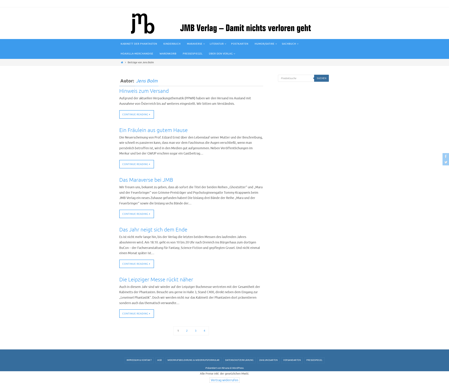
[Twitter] (445, 162)
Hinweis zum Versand (144, 91)
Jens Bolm (147, 81)
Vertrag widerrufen (224, 380)
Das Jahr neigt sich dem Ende (153, 229)
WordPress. (238, 367)
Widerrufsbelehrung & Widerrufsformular (193, 360)
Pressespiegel (314, 360)
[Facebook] (445, 156)
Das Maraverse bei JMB (146, 180)
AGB (159, 360)
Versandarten (292, 360)
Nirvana (225, 367)
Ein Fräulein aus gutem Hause (153, 130)
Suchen (321, 78)
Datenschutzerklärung (239, 360)
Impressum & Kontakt (139, 360)
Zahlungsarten (268, 360)
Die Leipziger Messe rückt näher (156, 279)
